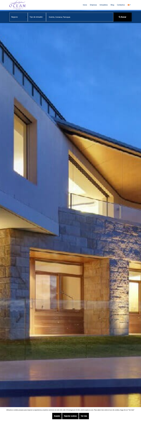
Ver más (84, 416)
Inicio (85, 5)
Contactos (121, 5)
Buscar (123, 17)
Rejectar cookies (70, 416)
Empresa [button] (93, 5)
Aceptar (57, 416)
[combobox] (79, 17)
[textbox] (79, 17)
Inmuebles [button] (104, 5)
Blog (112, 5)
